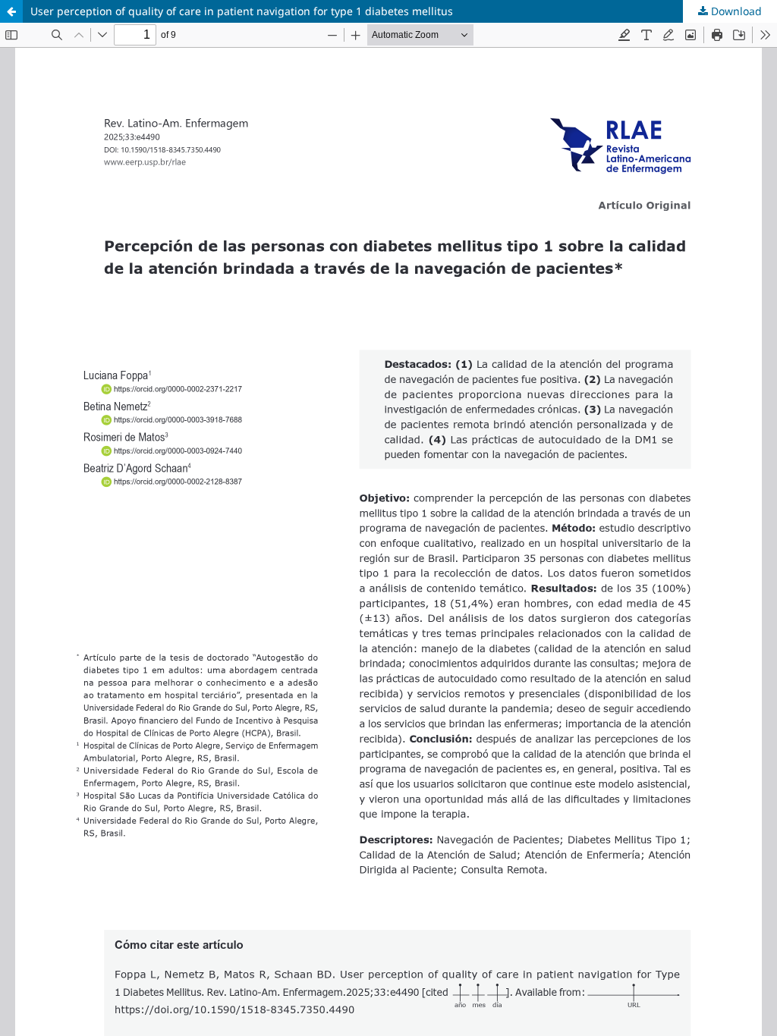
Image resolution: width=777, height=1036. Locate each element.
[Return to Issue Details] (11, 11)
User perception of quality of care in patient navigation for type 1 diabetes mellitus (241, 11)
